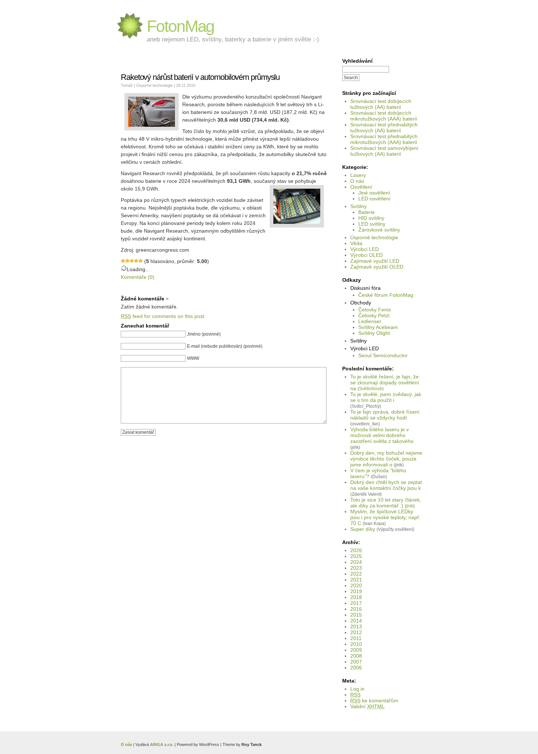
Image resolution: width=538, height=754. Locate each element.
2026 (356, 550)
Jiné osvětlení (374, 193)
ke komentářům (374, 700)
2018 (356, 597)
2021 (356, 580)
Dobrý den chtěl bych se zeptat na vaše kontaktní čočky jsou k (386, 485)
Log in (357, 689)
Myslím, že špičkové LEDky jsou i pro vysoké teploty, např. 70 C (385, 517)
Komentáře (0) (137, 277)
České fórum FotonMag (385, 295)
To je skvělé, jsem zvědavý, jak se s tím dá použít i (385, 397)
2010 (356, 644)
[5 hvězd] (140, 261)
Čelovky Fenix (374, 310)
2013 (356, 626)
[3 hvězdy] (132, 261)
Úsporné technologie (374, 237)
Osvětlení (361, 187)
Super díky (362, 529)
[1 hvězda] (123, 261)
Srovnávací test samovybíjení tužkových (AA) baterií (384, 151)
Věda (356, 243)
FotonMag (180, 26)
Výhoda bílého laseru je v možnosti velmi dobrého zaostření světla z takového (382, 435)
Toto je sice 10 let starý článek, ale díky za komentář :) (385, 503)
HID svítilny (371, 218)
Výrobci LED (364, 249)
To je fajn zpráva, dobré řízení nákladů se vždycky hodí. (384, 415)
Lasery (358, 175)
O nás (357, 181)
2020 (356, 585)
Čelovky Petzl (373, 315)
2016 (356, 609)
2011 (356, 638)
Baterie (366, 212)
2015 (356, 615)
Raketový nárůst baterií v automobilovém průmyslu (200, 77)
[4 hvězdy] (136, 261)
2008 (356, 656)
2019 (356, 591)
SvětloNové (370, 388)
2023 (356, 568)
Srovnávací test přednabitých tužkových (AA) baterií (384, 127)
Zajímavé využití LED (374, 261)
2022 (356, 574)
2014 (356, 621)
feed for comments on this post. (163, 316)
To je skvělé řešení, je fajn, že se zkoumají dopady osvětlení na (384, 382)
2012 (356, 632)
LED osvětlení (374, 199)
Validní (367, 706)
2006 (356, 667)
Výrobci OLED (366, 255)
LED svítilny (371, 224)
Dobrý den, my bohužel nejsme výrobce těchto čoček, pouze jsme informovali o (386, 458)
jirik (409, 505)
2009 (356, 650)
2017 (356, 603)
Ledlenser (369, 321)
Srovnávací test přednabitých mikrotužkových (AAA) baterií (384, 139)
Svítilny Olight (374, 333)
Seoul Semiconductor (383, 355)
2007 (356, 662)
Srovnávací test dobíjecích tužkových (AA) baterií (380, 104)
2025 (356, 556)
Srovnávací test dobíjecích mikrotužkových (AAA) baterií (383, 116)
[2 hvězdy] (127, 261)
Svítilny (358, 206)
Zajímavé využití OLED (376, 267)
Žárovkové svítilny (379, 230)
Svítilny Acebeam (378, 327)
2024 (356, 562)
